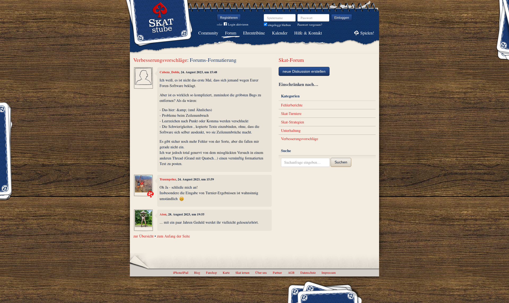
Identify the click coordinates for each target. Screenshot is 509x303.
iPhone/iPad (180, 272)
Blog (197, 272)
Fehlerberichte (291, 104)
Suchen (341, 162)
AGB (291, 272)
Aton (163, 214)
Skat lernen (242, 272)
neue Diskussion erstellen (304, 71)
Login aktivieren (238, 24)
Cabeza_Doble (169, 72)
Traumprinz (168, 179)
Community (208, 33)
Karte (226, 272)
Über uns (261, 272)
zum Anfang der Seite (173, 236)
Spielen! (367, 33)
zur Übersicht (143, 236)
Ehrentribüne (254, 33)
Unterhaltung (291, 130)
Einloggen (341, 18)
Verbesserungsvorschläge (160, 59)
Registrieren (229, 18)
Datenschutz (308, 272)
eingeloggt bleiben (279, 25)
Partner (277, 272)
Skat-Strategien (292, 121)
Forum (230, 33)
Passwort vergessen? (309, 25)
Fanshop (211, 272)
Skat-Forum (291, 59)
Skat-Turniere (291, 113)
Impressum (329, 272)
